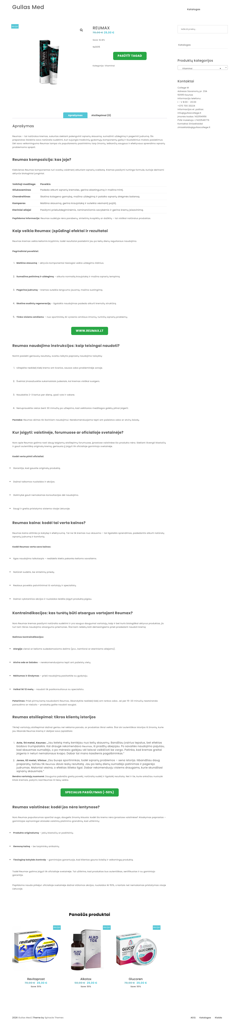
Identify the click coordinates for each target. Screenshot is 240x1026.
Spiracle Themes (54, 1017)
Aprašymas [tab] (75, 115)
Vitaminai (110, 65)
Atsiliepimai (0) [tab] (101, 115)
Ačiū (193, 1017)
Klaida (218, 1017)
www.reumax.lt (90, 331)
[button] (81, 30)
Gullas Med (28, 7)
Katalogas (193, 9)
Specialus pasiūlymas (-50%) (89, 792)
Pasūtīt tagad (130, 56)
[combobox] (203, 67)
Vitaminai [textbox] (201, 68)
